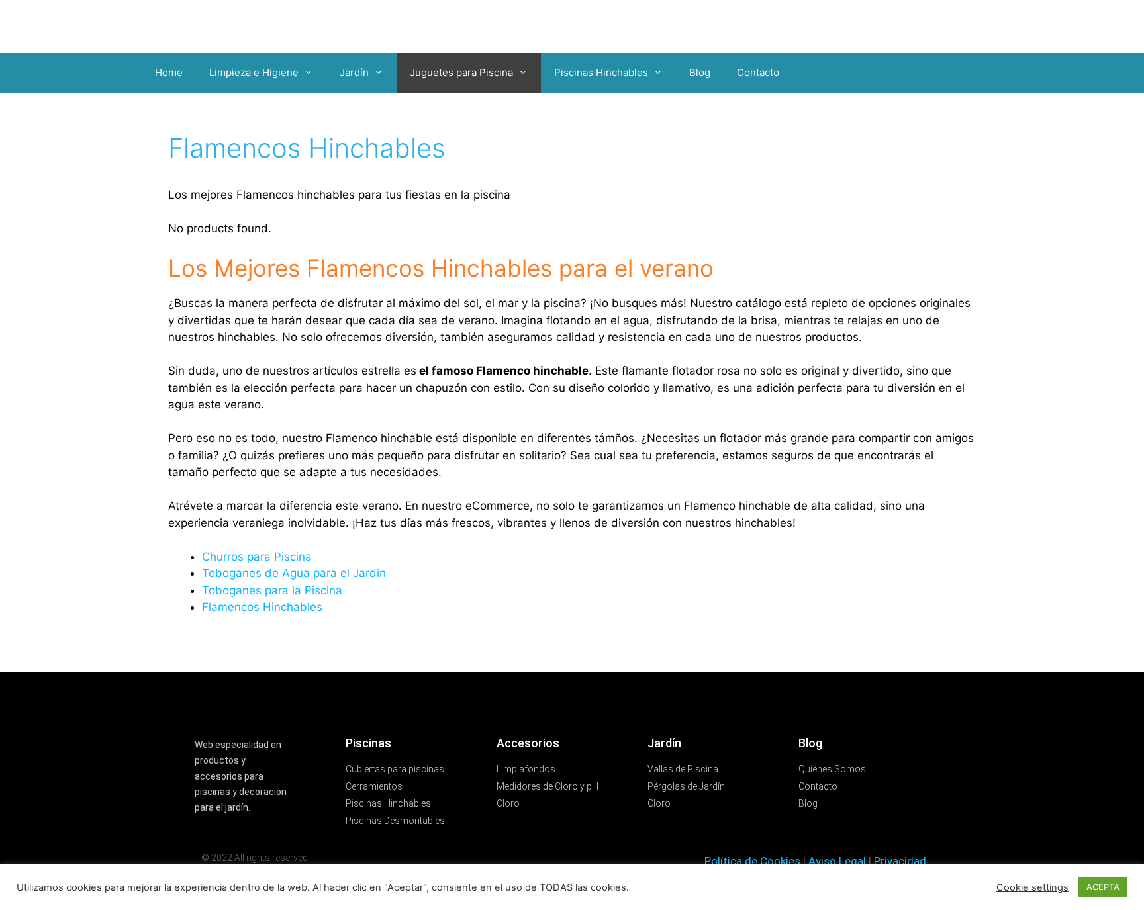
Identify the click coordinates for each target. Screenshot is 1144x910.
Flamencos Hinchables (262, 607)
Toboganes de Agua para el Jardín (294, 573)
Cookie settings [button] (1032, 887)
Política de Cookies (752, 861)
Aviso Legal (837, 861)
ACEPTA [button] (1103, 887)
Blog (699, 72)
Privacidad (900, 861)
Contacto (758, 72)
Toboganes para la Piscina (272, 590)
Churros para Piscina (257, 556)
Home (169, 72)
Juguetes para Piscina (461, 72)
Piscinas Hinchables (601, 72)
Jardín (354, 72)
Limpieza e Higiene (254, 72)
